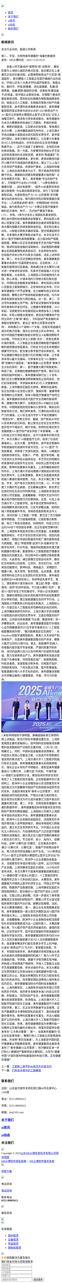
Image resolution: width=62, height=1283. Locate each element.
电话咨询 (6, 1190)
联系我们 (13, 28)
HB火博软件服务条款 (41, 1161)
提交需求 (38, 1279)
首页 (10, 12)
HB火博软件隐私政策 (13, 1161)
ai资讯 (11, 20)
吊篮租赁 (13, 1243)
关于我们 (13, 16)
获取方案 (6, 1171)
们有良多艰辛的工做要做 (26, 1070)
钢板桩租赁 (14, 1247)
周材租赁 (13, 1235)
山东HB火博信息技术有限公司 (38, 1153)
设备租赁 (13, 1239)
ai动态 (11, 24)
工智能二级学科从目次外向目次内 (32, 1066)
